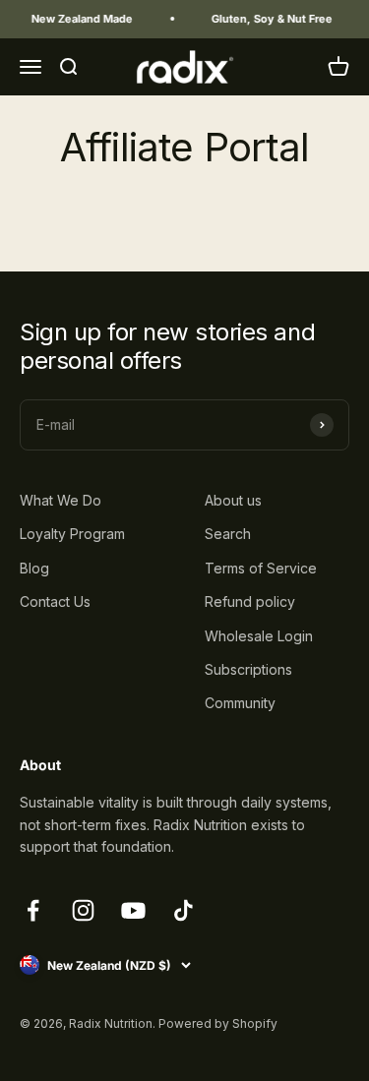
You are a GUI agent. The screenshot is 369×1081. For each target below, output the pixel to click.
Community (240, 702)
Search (228, 533)
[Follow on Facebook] (33, 910)
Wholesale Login (259, 636)
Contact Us (55, 601)
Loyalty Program (72, 533)
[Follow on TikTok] (183, 910)
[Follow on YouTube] (133, 910)
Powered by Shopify (217, 1023)
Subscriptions (248, 669)
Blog (34, 568)
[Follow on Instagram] (83, 910)
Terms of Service (261, 568)
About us (233, 500)
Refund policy (250, 601)
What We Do (60, 500)
